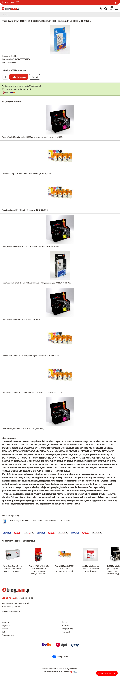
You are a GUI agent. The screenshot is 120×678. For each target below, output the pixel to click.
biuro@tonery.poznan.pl (11, 611)
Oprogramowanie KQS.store (52, 671)
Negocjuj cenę (67, 628)
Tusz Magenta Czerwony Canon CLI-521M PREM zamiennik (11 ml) (90, 568)
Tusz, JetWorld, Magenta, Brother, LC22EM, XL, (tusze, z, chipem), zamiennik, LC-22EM (32, 137)
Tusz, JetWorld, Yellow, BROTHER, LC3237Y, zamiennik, (21, 319)
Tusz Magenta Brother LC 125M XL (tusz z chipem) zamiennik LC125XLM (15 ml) (30, 356)
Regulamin (6, 625)
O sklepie (5, 622)
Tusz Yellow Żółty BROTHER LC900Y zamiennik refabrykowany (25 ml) (26, 173)
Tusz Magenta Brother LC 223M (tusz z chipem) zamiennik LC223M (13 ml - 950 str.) (32, 392)
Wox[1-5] (14, 56)
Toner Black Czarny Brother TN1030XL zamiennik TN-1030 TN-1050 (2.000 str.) (12, 568)
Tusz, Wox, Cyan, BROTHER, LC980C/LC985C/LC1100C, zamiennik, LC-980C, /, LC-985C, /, (41, 520)
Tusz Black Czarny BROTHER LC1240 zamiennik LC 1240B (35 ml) (25, 210)
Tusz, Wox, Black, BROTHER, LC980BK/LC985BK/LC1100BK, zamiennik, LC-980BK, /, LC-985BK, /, (36, 283)
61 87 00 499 (9, 2)
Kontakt (5, 628)
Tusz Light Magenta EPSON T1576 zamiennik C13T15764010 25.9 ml (64, 568)
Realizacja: (66, 671)
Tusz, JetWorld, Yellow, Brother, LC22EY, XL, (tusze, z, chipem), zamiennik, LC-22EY (31, 246)
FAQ (4, 632)
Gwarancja (66, 625)
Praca (64, 622)
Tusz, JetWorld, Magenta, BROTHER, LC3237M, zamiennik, (23, 428)
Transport (66, 632)
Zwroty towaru (8, 635)
